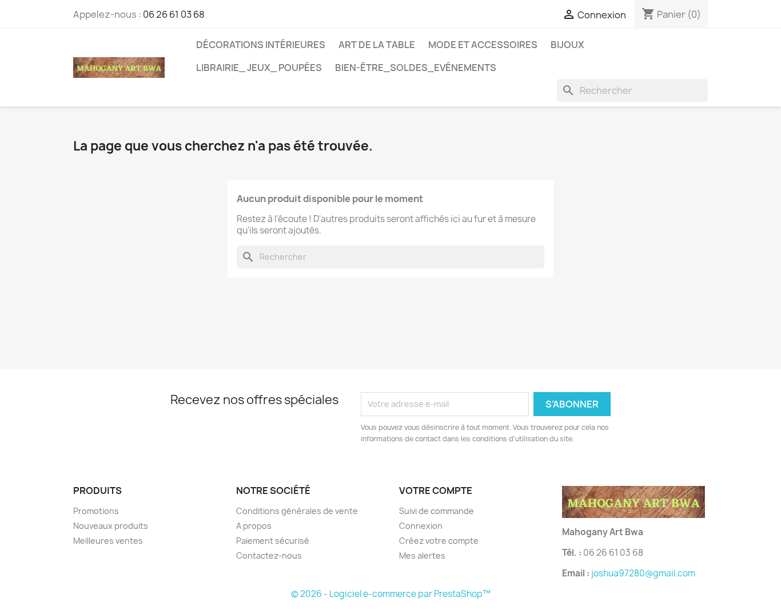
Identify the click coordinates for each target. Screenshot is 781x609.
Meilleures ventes (108, 540)
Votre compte (435, 490)
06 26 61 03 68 (174, 14)
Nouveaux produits (110, 525)
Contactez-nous (269, 555)
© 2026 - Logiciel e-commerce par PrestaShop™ (391, 594)
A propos (254, 525)
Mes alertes (422, 555)
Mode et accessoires (482, 44)
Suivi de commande (436, 510)
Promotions (96, 510)
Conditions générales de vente (297, 510)
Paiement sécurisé (272, 540)
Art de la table (376, 44)
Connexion (421, 525)
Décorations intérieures (260, 44)
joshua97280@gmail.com (643, 573)
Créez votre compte (439, 540)
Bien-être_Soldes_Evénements (415, 67)
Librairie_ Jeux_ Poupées (259, 67)
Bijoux (567, 44)
